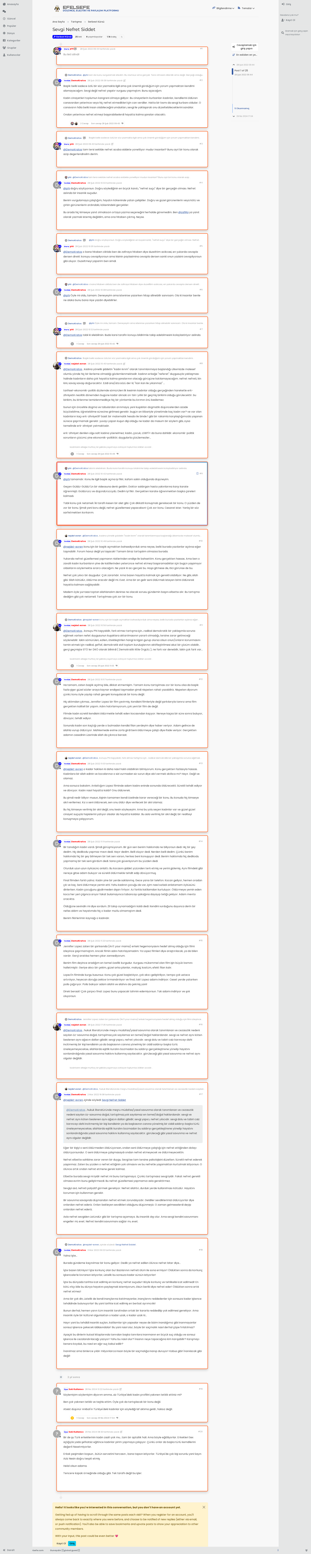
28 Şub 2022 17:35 (97, 1024)
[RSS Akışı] (121, 37)
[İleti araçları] (195, 123)
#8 (201, 363)
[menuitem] (295, 4)
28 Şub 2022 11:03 (96, 763)
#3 (201, 143)
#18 (201, 1249)
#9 (201, 473)
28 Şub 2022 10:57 (96, 679)
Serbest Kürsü (64, 36)
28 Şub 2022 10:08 (96, 289)
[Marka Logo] (57, 8)
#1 (201, 48)
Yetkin (67, 80)
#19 (201, 1388)
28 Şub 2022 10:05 (84, 246)
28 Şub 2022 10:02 (96, 182)
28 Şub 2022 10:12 (84, 329)
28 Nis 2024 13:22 (94, 1389)
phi (72, 48)
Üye (66, 1389)
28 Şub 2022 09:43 (84, 144)
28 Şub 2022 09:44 (89, 48)
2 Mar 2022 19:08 (95, 1094)
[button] (16, 41)
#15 (201, 940)
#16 (201, 1024)
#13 (201, 763)
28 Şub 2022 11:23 (96, 940)
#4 (201, 182)
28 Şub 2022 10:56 (97, 625)
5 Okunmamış (242, 108)
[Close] (204, 1507)
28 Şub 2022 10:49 (96, 541)
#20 (200, 1431)
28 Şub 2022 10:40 (97, 363)
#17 (201, 1094)
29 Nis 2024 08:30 (94, 1431)
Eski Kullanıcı (76, 1389)
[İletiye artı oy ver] (183, 60)
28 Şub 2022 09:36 (96, 80)
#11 (201, 625)
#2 (201, 80)
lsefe (91, 8)
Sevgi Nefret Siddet (114, 1100)
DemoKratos (74, 75)
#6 (201, 289)
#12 (201, 679)
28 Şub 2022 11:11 (95, 841)
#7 (201, 329)
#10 (201, 540)
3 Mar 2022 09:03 (96, 1250)
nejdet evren (78, 363)
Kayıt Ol (61, 1543)
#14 (201, 841)
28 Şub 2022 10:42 (96, 473)
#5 (201, 246)
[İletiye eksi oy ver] (195, 60)
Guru (66, 49)
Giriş (72, 1543)
